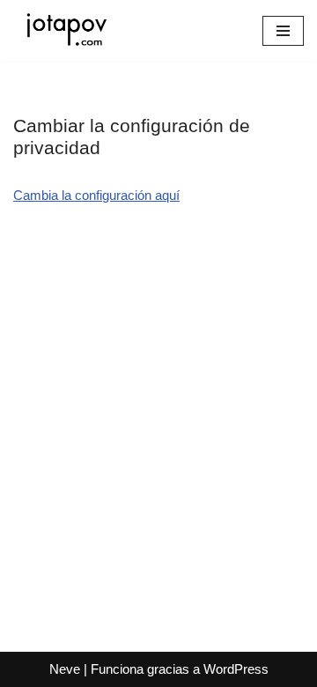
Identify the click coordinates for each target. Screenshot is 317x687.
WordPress (236, 668)
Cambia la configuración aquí (96, 195)
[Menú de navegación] (283, 31)
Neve (64, 668)
